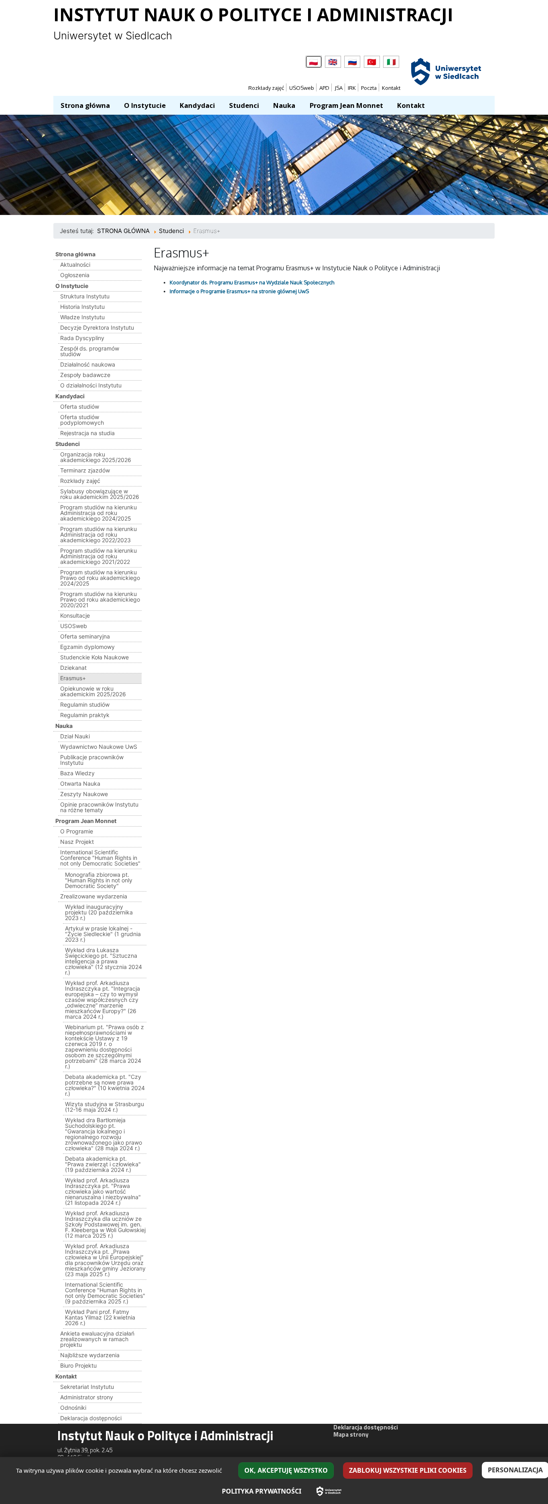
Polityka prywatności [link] (261, 1491)
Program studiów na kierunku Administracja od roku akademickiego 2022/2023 (98, 534)
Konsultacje (75, 615)
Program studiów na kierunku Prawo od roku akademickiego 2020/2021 (100, 599)
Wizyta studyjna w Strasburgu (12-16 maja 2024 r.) (104, 1107)
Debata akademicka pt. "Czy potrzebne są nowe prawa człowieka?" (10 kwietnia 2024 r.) (105, 1085)
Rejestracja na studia (87, 433)
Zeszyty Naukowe (84, 794)
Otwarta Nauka (80, 783)
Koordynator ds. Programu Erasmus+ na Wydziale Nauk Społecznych (252, 282)
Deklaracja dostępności (91, 1418)
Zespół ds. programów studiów (89, 351)
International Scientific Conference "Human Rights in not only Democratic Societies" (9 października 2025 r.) (105, 1293)
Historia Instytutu (82, 306)
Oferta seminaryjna (85, 636)
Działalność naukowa (87, 364)
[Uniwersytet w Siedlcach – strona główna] (329, 1491)
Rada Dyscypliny (82, 337)
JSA (339, 88)
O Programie (76, 831)
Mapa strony (351, 1434)
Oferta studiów (79, 406)
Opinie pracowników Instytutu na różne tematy (99, 807)
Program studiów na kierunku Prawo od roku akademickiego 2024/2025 (100, 578)
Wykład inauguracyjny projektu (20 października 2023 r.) (99, 912)
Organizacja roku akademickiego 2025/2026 (95, 457)
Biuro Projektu (78, 1365)
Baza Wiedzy (77, 773)
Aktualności (75, 264)
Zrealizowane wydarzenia (93, 896)
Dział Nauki (75, 736)
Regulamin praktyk (85, 714)
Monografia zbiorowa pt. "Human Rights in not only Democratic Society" (98, 880)
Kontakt (391, 88)
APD (324, 88)
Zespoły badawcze (85, 374)
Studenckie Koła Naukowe (94, 657)
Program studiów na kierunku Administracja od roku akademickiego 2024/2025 (98, 513)
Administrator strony (86, 1397)
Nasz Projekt (77, 841)
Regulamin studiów (85, 704)
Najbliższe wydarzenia (90, 1355)
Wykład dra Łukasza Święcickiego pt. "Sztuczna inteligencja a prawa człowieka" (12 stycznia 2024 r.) (103, 961)
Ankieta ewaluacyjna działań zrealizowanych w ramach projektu (97, 1339)
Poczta (369, 88)
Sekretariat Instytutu (87, 1386)
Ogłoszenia (74, 275)
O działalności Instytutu (91, 385)
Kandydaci (70, 396)
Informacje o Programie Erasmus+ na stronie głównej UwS (239, 291)
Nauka (64, 725)
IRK (352, 88)
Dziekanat (73, 667)
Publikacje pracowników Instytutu (92, 760)
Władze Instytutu (82, 317)
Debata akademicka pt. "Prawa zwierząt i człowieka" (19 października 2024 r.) (103, 1164)
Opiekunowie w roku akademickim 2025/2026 (93, 691)
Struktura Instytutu (85, 296)
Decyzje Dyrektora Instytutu (97, 327)
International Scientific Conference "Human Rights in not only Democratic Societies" (100, 858)
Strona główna (75, 254)
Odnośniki (73, 1407)
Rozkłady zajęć (266, 88)
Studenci (67, 443)
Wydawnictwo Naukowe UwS (98, 746)
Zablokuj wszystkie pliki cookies (408, 1470)
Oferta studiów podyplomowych (82, 419)
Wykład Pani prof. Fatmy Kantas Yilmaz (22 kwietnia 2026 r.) (100, 1317)
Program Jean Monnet (85, 820)
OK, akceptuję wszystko (286, 1470)
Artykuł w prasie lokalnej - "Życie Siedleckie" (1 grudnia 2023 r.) (103, 934)
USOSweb (301, 88)
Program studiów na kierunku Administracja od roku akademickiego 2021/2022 (98, 556)
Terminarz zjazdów (85, 470)
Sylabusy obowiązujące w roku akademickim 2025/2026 (99, 494)
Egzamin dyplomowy (87, 646)
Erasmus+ (73, 678)
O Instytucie (71, 285)
